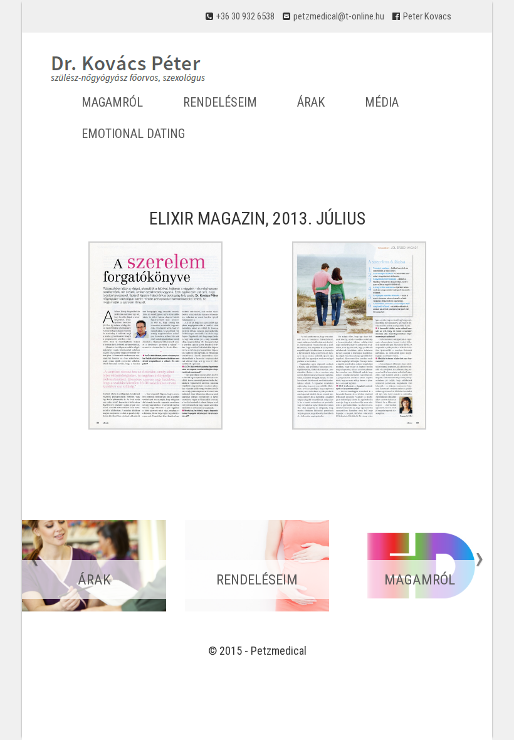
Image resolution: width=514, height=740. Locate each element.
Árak (311, 102)
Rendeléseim (220, 102)
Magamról (112, 102)
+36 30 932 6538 (245, 16)
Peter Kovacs (427, 16)
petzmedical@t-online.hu (338, 16)
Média (382, 102)
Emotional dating (133, 133)
